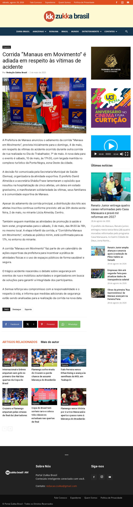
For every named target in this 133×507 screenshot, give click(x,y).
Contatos (109, 31)
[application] (111, 146)
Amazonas (38, 31)
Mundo (75, 31)
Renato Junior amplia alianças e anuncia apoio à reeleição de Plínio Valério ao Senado (118, 253)
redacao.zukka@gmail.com (61, 486)
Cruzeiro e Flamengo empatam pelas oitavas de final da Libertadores (14, 412)
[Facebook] (116, 2)
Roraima (53, 31)
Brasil (64, 31)
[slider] (108, 154)
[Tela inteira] (126, 154)
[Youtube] (128, 2)
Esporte (6, 47)
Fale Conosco (36, 2)
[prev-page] (4, 429)
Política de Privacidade (84, 2)
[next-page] (10, 429)
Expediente (50, 2)
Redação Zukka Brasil (16, 72)
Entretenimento (90, 31)
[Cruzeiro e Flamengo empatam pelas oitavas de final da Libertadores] (15, 397)
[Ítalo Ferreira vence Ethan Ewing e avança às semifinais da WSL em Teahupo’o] (73, 357)
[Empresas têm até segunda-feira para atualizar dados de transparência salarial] (98, 273)
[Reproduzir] (95, 154)
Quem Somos (65, 2)
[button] (126, 31)
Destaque (16, 309)
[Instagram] (122, 2)
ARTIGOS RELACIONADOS (19, 342)
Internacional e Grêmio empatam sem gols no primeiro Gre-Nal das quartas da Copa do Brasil (14, 376)
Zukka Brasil (23, 31)
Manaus (95, 199)
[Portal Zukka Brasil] (66, 16)
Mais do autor (50, 342)
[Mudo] (121, 154)
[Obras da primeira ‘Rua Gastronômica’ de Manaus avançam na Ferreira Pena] (98, 293)
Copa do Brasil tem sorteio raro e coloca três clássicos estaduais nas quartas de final (43, 415)
